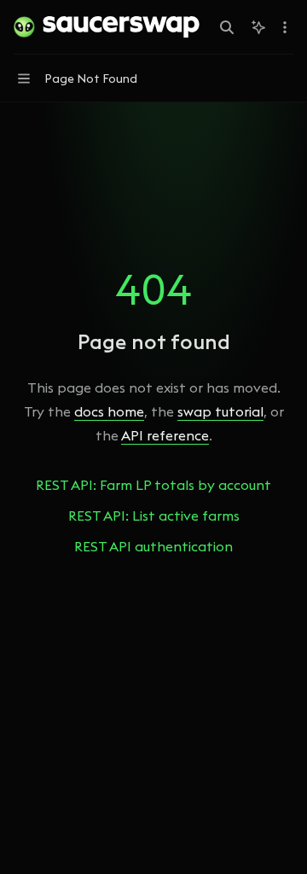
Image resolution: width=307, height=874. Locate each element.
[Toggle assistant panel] (258, 27)
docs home (109, 411)
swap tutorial (220, 411)
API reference (165, 435)
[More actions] (284, 27)
